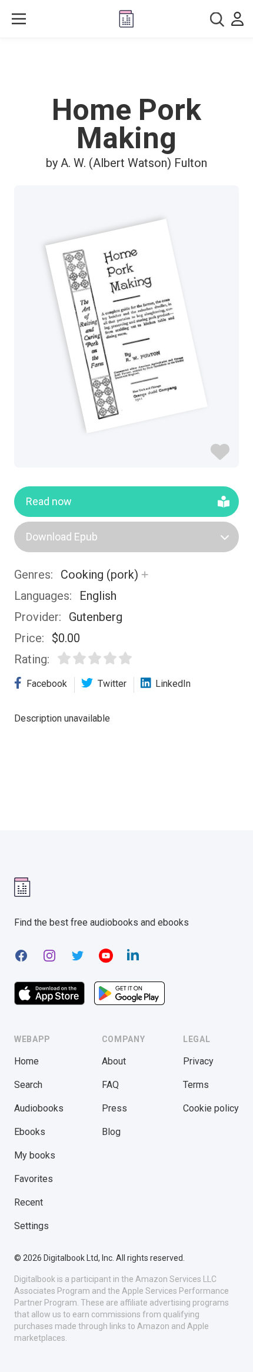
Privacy (198, 1061)
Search (28, 1084)
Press (114, 1108)
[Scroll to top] (232, 1346)
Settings (31, 1225)
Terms (196, 1084)
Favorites (33, 1178)
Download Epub (62, 536)
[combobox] (217, 19)
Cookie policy (211, 1108)
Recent (28, 1202)
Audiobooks (39, 1108)
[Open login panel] (237, 18)
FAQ (110, 1084)
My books (34, 1155)
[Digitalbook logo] (126, 18)
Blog (111, 1131)
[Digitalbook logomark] (22, 887)
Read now (49, 501)
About (114, 1061)
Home (26, 1061)
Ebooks (29, 1131)
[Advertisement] (126, 67)
